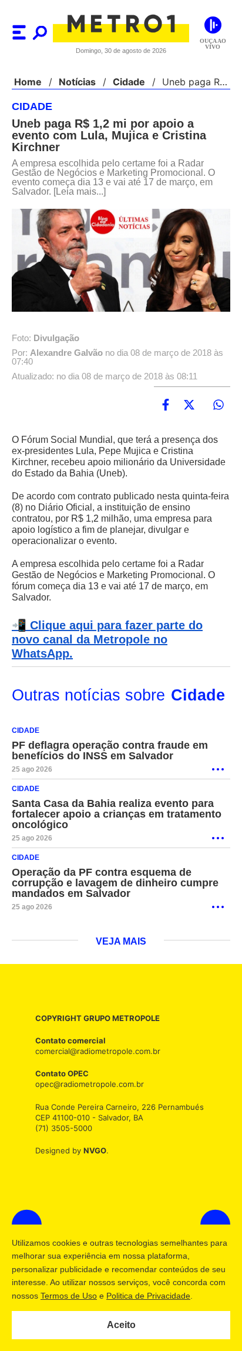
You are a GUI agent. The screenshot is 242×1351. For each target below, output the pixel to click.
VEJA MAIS (121, 928)
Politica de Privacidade (166, 1296)
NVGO (91, 1136)
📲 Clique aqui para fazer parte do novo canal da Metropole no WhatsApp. (119, 633)
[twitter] (189, 405)
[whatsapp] (218, 405)
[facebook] (165, 405)
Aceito (121, 1325)
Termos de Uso (86, 1296)
